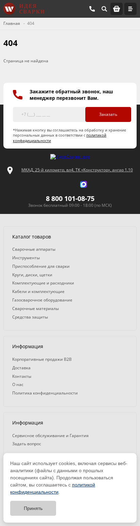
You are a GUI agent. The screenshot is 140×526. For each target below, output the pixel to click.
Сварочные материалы (35, 308)
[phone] (92, 9)
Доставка (21, 368)
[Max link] (83, 184)
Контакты (21, 376)
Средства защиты (30, 317)
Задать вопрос (26, 444)
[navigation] (130, 9)
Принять (33, 508)
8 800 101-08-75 (70, 198)
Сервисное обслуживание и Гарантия (50, 435)
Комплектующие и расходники (43, 283)
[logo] (70, 157)
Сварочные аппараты (33, 249)
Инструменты (26, 258)
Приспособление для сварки (41, 266)
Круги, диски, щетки (32, 275)
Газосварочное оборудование (42, 300)
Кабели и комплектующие (38, 291)
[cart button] (116, 9)
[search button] (104, 9)
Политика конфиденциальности (45, 393)
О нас (17, 384)
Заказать (108, 114)
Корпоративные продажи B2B (42, 359)
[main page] (23, 9)
